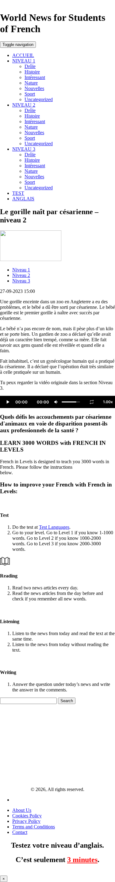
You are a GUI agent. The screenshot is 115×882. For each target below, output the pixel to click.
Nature (31, 82)
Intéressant (35, 77)
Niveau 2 (21, 275)
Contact (19, 832)
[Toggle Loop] (91, 402)
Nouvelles (34, 88)
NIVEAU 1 (23, 60)
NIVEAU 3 (23, 149)
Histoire (32, 71)
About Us (21, 810)
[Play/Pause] (8, 402)
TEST (18, 193)
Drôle (30, 66)
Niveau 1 (21, 269)
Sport (30, 94)
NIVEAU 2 (23, 105)
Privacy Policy (26, 821)
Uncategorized (39, 99)
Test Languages (54, 527)
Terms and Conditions (33, 826)
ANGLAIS (23, 198)
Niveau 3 (21, 280)
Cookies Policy (27, 815)
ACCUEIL (23, 55)
